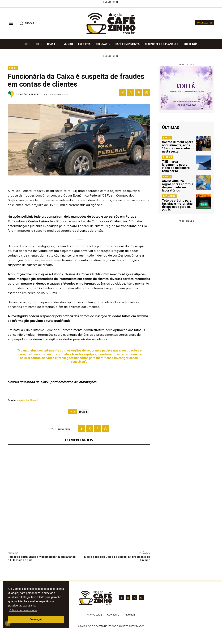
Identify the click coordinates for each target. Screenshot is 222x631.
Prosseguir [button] (36, 619)
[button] (26, 23)
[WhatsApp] (146, 92)
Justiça (167, 157)
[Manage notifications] (7, 623)
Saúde (167, 176)
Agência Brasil (29, 94)
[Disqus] (79, 495)
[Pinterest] (138, 92)
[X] (130, 92)
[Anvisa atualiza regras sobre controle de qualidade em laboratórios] (203, 182)
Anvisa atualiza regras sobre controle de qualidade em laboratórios (177, 185)
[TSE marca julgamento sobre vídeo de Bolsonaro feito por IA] (203, 162)
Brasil (13, 68)
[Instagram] (128, 597)
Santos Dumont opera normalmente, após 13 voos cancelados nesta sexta (177, 146)
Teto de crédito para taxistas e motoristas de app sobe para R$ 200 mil (177, 205)
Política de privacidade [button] (23, 610)
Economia (169, 196)
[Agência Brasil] (12, 94)
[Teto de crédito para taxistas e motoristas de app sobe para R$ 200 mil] (203, 201)
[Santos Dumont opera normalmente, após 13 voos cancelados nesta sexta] (203, 143)
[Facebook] (122, 92)
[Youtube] (141, 597)
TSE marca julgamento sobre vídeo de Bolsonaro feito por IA (176, 166)
